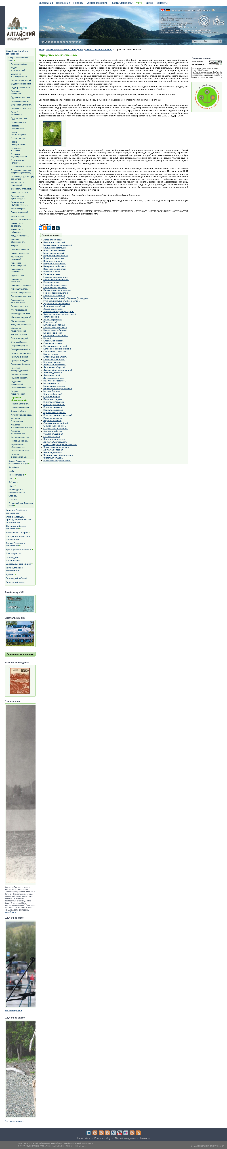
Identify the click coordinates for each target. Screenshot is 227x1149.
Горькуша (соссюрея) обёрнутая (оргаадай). (65, 298)
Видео (149, 2)
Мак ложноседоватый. (54, 380)
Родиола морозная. (53, 418)
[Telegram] (94, 1132)
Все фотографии (13, 1010)
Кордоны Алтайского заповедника (16, 511)
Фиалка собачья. (51, 436)
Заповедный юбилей (16, 578)
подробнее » (10, 912)
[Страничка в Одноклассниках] (101, 1132)
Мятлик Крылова (51, 391)
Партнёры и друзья (125, 1138)
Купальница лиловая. (54, 359)
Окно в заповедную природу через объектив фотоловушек (18, 519)
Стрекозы (12, 496)
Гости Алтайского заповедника (14, 569)
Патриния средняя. (53, 399)
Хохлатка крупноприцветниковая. (60, 444)
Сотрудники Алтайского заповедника (18, 537)
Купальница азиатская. (55, 357)
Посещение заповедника (20, 654)
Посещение (63, 2)
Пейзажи (12, 499)
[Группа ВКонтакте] (88, 1132)
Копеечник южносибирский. (57, 348)
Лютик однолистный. (53, 378)
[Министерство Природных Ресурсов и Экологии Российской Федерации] (213, 10)
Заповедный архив (15, 582)
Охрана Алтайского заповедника (16, 527)
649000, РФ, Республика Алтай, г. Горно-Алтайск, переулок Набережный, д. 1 (52, 1146)
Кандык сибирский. (53, 333)
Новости (78, 2)
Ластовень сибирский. (54, 367)
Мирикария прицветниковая (57, 388)
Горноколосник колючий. (55, 293)
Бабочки (12, 482)
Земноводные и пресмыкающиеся (16, 490)
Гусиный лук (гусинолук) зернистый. (61, 301)
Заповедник (46, 2)
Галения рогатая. (52, 274)
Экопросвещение (97, 2)
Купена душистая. (52, 362)
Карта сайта (83, 1138)
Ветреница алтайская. (54, 263)
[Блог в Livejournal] (113, 1132)
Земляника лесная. (53, 309)
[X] (53, 228)
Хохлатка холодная (53, 449)
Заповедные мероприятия (13, 558)
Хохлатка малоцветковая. (56, 447)
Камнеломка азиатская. (55, 327)
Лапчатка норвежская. (54, 364)
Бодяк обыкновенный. (54, 250)
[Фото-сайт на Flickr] (125, 1132)
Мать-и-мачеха (51, 383)
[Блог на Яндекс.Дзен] (107, 1132)
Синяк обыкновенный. (54, 426)
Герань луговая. (51, 282)
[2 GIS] (132, 1132)
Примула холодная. (53, 410)
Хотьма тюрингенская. (54, 439)
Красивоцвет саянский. (55, 351)
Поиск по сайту (102, 1138)
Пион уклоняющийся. (54, 402)
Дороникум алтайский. (54, 306)
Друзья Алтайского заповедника (15, 544)
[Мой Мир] (49, 228)
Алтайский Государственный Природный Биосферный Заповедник (62, 1143)
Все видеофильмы (14, 1121)
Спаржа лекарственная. (55, 428)
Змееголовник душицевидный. (58, 311)
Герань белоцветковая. (55, 285)
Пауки (11, 486)
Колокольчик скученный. (55, 346)
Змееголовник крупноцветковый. (59, 314)
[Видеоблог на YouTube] (119, 1132)
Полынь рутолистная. (54, 404)
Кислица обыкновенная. (55, 335)
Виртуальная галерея (17, 532)
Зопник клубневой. (52, 319)
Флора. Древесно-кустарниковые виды (18, 462)
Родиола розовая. (52, 420)
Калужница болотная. (54, 325)
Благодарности (13, 553)
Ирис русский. (50, 322)
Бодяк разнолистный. (54, 253)
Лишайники (13, 467)
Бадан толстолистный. (54, 242)
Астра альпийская (52, 239)
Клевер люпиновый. (53, 340)
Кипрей (47, 338)
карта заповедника (181, 10)
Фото (139, 2)
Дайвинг (10, 574)
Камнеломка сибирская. (55, 330)
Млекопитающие (16, 475)
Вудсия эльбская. (52, 271)
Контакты (162, 2)
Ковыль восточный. (53, 343)
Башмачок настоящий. (54, 247)
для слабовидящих (201, 10)
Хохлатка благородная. (55, 442)
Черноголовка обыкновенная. (58, 455)
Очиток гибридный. (53, 394)
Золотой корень (51, 317)
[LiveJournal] (58, 228)
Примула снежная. (52, 407)
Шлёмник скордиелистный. (57, 460)
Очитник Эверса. (51, 396)
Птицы (11, 478)
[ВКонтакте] (40, 228)
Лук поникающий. (52, 375)
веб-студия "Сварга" (215, 1146)
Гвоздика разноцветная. (55, 277)
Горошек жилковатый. (54, 295)
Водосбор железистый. (55, 269)
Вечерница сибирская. (54, 266)
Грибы (11, 471)
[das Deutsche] (168, 10)
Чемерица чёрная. (52, 452)
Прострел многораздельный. (58, 415)
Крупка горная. (51, 354)
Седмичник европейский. (56, 423)
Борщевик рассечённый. (55, 255)
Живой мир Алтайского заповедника (64, 49)
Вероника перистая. (53, 261)
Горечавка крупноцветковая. (57, 290)
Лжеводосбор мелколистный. (58, 370)
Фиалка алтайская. (53, 431)
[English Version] (163, 10)
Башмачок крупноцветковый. (57, 245)
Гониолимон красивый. (55, 287)
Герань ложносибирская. (56, 279)
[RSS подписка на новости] (138, 1132)
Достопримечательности (19, 549)
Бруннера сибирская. (54, 258)
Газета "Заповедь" (122, 2)
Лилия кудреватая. (52, 372)
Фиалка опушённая (53, 434)
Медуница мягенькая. (54, 386)
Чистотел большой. (53, 458)
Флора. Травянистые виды (98, 49)
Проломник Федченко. (54, 412)
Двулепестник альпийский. (56, 303)
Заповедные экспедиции (18, 564)
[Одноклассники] (45, 228)
